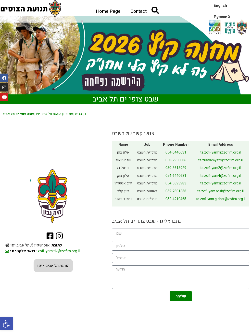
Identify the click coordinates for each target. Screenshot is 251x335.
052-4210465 (175, 199)
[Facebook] (4, 78)
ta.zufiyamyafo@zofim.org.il (220, 160)
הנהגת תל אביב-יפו (48, 114)
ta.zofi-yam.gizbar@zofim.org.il (220, 199)
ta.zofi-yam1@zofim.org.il (220, 152)
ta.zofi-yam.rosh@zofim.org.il (220, 191)
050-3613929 (175, 167)
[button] (6, 323)
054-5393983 (175, 183)
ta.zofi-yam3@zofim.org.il (220, 183)
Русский (222, 17)
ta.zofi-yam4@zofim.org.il (220, 175)
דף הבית (80, 114)
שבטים (68, 114)
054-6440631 (175, 152)
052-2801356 (175, 191)
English (220, 6)
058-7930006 (175, 160)
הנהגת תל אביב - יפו (53, 266)
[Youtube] (4, 97)
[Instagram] (4, 87)
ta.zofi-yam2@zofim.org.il (220, 167)
